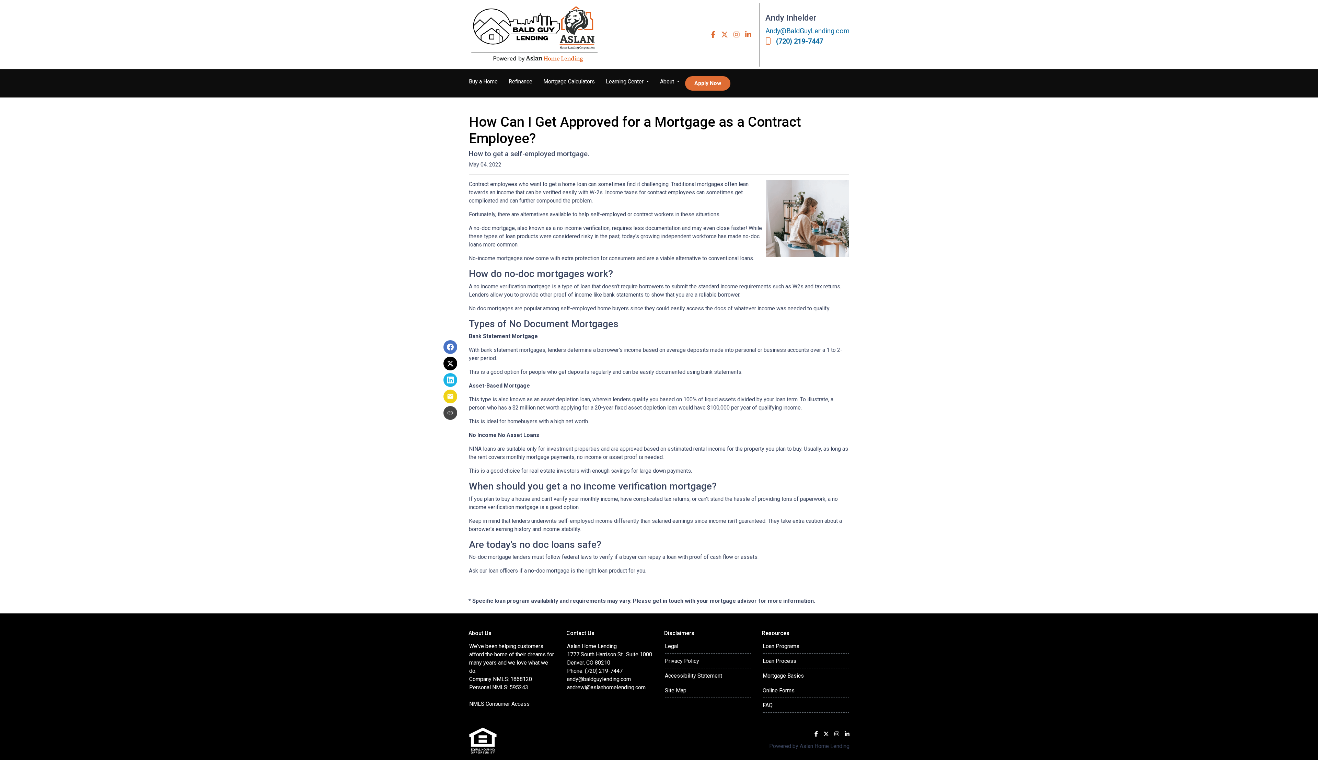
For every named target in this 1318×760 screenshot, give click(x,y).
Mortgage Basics (783, 675)
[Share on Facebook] (450, 347)
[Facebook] (713, 35)
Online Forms (779, 690)
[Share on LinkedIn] (450, 380)
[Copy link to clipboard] (450, 413)
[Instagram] (736, 35)
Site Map (675, 690)
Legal (671, 646)
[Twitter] (724, 35)
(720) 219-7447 (799, 41)
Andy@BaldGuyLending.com (807, 31)
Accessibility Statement (693, 675)
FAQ (768, 705)
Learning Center (625, 81)
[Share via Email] (450, 396)
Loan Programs (781, 646)
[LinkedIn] (748, 35)
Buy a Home (483, 81)
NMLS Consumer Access (499, 704)
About (667, 81)
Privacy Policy (682, 661)
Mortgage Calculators (569, 81)
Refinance (520, 81)
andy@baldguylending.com (599, 679)
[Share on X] (450, 363)
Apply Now (707, 83)
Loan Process (779, 661)
